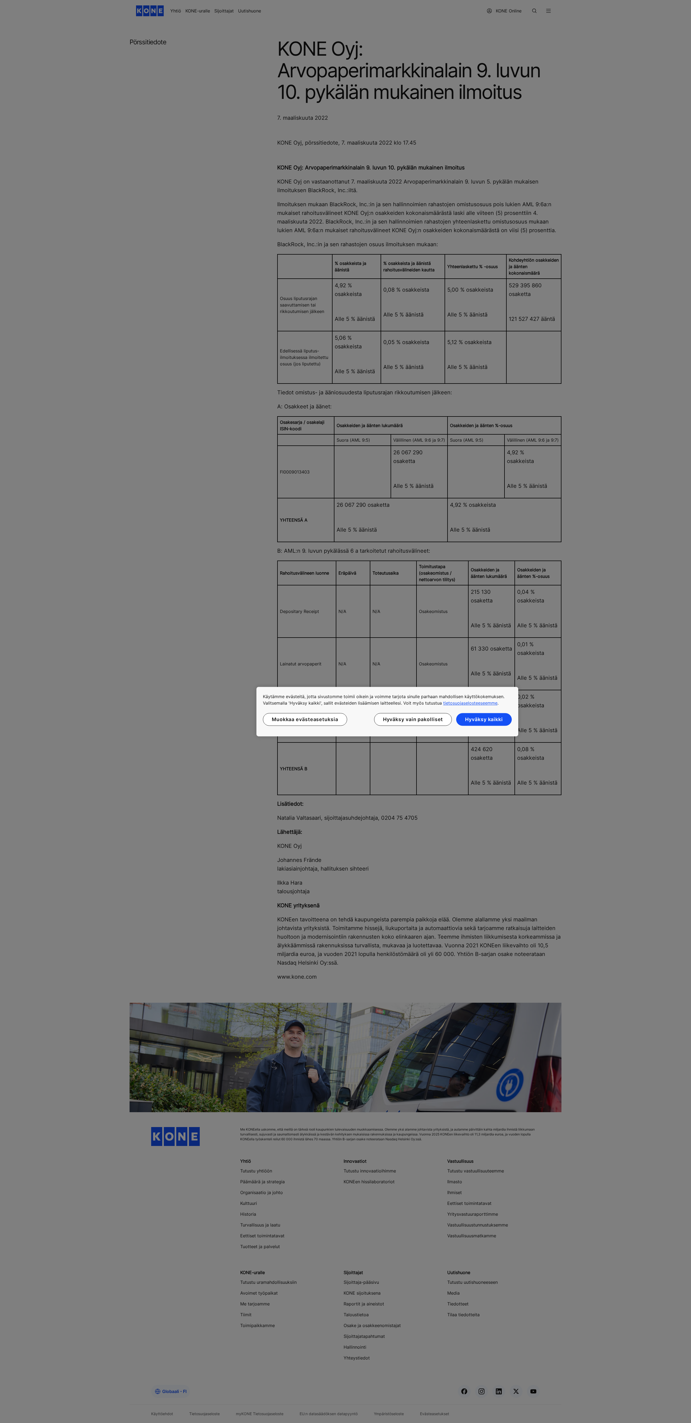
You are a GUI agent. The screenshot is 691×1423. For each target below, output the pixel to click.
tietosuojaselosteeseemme (470, 703)
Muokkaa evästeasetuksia (305, 719)
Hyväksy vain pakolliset (413, 719)
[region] (387, 711)
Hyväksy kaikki (484, 719)
